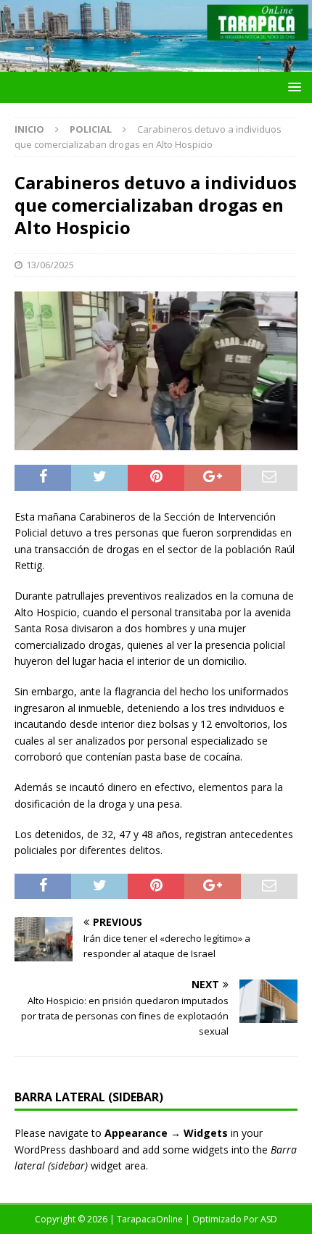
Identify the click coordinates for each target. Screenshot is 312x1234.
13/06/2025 (50, 264)
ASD (268, 1219)
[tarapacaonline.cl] (156, 63)
